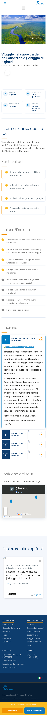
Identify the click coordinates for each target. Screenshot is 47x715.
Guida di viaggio (34, 642)
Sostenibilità (32, 635)
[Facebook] (35, 656)
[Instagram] (29, 656)
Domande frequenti (35, 628)
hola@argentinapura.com (14, 664)
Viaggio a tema (33, 638)
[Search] (23, 8)
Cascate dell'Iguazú (11, 628)
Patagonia (7, 638)
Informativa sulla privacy (12, 699)
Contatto (31, 624)
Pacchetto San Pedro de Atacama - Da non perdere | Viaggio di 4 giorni (23, 575)
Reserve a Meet (34, 710)
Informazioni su (33, 631)
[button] (5, 3)
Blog (29, 645)
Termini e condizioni (31, 699)
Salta (5, 635)
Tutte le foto (36, 38)
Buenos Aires (8, 624)
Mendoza (7, 631)
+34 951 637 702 (10, 667)
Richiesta (12, 710)
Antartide (7, 642)
